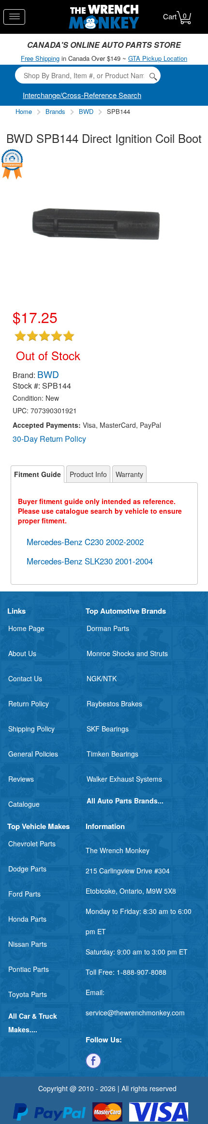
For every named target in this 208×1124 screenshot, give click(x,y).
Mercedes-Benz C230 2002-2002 (85, 542)
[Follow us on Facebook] (93, 1060)
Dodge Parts (27, 868)
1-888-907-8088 (141, 972)
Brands (55, 111)
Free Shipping (40, 58)
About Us (22, 653)
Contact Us (25, 678)
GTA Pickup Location (157, 58)
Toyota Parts (27, 994)
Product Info (88, 474)
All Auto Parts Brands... (125, 800)
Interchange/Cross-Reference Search (82, 95)
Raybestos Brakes (114, 703)
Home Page (26, 628)
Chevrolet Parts (32, 843)
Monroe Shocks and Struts (127, 653)
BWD (86, 111)
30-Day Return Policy (49, 438)
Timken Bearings (112, 754)
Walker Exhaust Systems (124, 779)
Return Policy (28, 703)
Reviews (21, 779)
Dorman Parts (108, 628)
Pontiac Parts (28, 969)
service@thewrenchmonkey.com (135, 1012)
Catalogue (24, 804)
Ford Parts (24, 894)
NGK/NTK (102, 678)
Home (23, 111)
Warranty (129, 474)
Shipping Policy (31, 728)
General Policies (33, 754)
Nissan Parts (27, 944)
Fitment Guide (37, 474)
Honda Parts (27, 919)
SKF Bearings (108, 728)
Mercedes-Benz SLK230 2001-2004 (90, 561)
